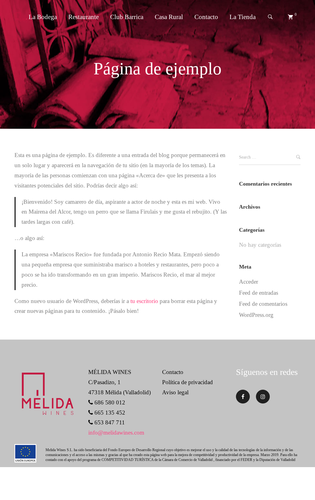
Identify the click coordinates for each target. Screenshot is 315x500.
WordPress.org (256, 315)
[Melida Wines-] (21, 17)
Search (298, 158)
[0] (290, 17)
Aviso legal (175, 392)
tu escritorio (144, 301)
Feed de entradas (258, 292)
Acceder (248, 281)
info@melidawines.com (116, 432)
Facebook (243, 397)
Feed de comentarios (263, 304)
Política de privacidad (187, 382)
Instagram (263, 397)
